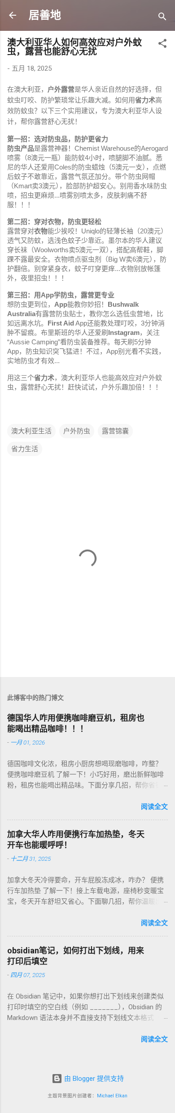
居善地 (45, 15)
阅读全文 (154, 807)
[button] (162, 45)
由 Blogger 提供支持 (93, 1079)
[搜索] (162, 18)
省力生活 (24, 449)
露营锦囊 (115, 431)
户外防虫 (76, 431)
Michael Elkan (112, 1096)
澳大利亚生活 (31, 431)
